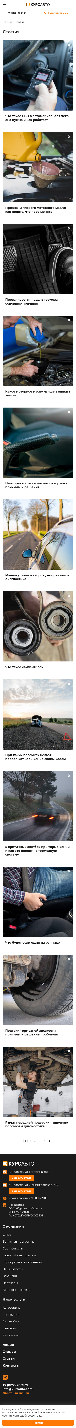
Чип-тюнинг (12, 1314)
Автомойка (11, 1321)
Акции (8, 1345)
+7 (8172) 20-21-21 (17, 13)
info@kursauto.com (18, 1389)
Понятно (38, 1422)
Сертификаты (13, 1248)
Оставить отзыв (21, 1177)
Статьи (9, 1359)
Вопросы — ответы (17, 1290)
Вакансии (10, 1276)
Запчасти (9, 1328)
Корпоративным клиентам (22, 1262)
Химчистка (11, 1335)
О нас (7, 1234)
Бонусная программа (18, 1241)
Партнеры (10, 1283)
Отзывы (9, 1352)
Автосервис (11, 1307)
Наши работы (13, 1269)
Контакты (11, 1365)
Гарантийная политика (20, 1255)
